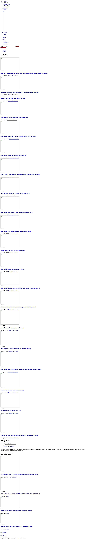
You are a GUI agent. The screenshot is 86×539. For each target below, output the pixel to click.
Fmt (8, 496)
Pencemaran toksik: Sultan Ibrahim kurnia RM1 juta (13, 98)
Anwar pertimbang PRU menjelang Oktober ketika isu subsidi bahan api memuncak (20, 493)
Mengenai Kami (6, 4)
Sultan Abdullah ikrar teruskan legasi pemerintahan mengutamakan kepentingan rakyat (21, 369)
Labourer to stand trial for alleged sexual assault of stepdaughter (16, 510)
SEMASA (5, 36)
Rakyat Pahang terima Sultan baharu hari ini (11, 410)
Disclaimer (5, 8)
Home (4, 34)
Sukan (4, 41)
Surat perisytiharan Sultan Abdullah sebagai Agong (13, 250)
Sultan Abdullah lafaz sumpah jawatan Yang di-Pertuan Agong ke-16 (16, 212)
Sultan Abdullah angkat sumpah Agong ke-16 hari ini (13, 269)
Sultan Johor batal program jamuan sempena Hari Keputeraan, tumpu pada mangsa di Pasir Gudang (24, 73)
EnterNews (17, 537)
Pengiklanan (5, 6)
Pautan (4, 9)
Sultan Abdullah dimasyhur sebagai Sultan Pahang (12, 390)
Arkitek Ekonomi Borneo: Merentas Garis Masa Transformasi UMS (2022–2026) (19, 474)
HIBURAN (5, 44)
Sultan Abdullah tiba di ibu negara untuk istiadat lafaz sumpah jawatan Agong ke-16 (20, 288)
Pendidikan (5, 42)
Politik (4, 37)
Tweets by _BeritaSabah (8, 446)
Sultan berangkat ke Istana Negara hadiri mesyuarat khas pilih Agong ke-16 (18, 307)
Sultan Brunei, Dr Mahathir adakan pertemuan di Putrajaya (14, 117)
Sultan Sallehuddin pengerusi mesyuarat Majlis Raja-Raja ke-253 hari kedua (18, 136)
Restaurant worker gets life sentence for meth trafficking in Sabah (16, 526)
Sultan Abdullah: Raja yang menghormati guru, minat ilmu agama (16, 231)
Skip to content (4, 1)
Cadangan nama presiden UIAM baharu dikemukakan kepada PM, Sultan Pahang (19, 435)
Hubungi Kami (6, 5)
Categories (3, 443)
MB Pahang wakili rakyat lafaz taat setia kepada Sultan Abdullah (16, 348)
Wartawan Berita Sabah (13, 75)
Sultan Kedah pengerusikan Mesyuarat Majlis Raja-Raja (14, 155)
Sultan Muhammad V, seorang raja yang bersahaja (12, 327)
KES (4, 39)
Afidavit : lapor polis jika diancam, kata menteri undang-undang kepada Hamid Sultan (20, 174)
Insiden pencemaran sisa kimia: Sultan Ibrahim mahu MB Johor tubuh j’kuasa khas (20, 92)
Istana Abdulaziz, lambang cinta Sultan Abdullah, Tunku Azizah (15, 193)
